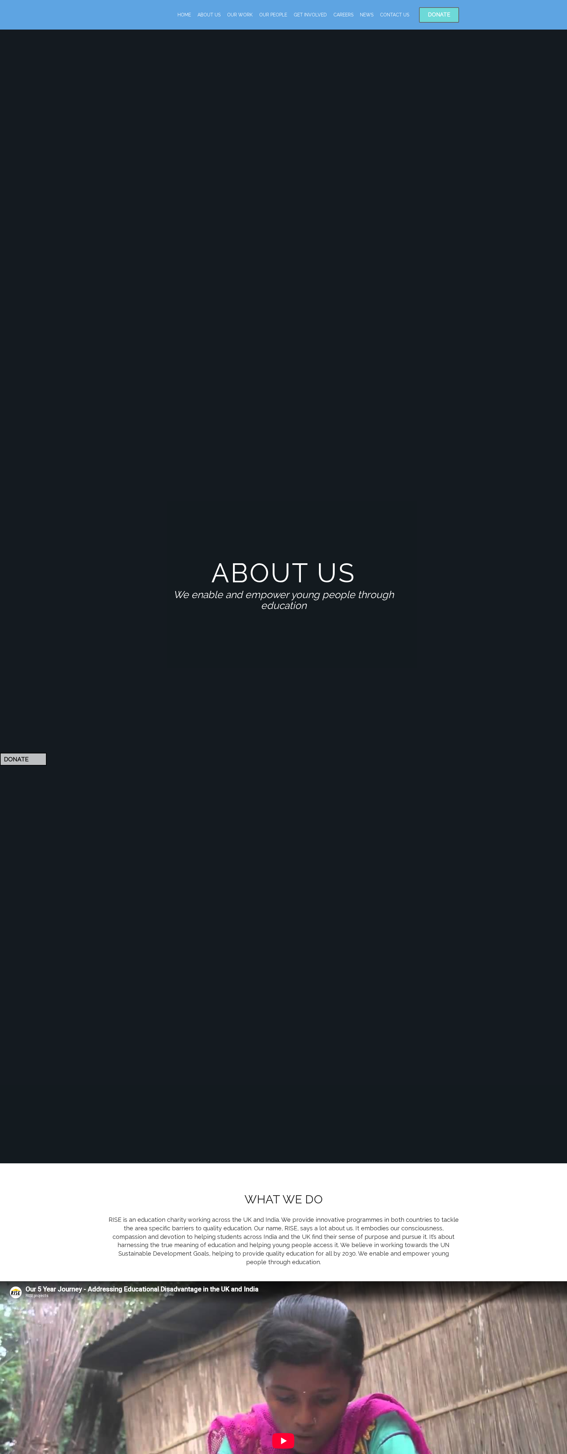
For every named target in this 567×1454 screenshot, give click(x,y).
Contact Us (394, 14)
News (366, 14)
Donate (439, 14)
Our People (273, 14)
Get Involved (310, 14)
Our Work (240, 14)
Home (184, 14)
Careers (343, 14)
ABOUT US (209, 14)
